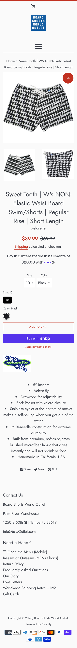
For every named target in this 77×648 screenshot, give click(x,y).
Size (29, 275)
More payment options (38, 347)
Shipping (21, 246)
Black (6, 316)
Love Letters (12, 582)
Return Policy (13, 564)
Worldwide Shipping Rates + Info (29, 588)
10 (7, 299)
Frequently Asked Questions (25, 570)
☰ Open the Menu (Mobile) (25, 552)
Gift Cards (11, 594)
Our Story (11, 576)
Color (44, 275)
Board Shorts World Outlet (51, 618)
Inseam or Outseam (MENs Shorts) (30, 558)
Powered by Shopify (38, 624)
